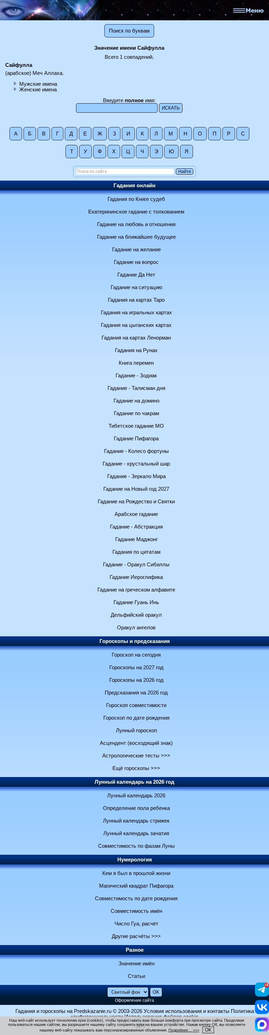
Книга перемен (136, 363)
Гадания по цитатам (136, 552)
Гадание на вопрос (136, 262)
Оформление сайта (134, 1000)
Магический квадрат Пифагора (136, 886)
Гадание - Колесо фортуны (136, 451)
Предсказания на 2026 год (136, 692)
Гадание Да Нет (136, 275)
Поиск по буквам (129, 31)
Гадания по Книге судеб (136, 199)
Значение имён (136, 963)
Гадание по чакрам (136, 413)
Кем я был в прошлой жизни (136, 873)
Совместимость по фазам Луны (136, 846)
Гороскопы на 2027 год (136, 667)
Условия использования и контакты (186, 1011)
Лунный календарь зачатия (136, 833)
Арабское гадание (136, 514)
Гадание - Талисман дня (136, 388)
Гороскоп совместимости (136, 705)
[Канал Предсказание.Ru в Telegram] (262, 995)
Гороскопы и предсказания (134, 641)
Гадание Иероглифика (136, 577)
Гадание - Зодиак (136, 375)
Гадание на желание (136, 249)
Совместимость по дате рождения (136, 898)
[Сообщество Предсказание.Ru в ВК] (262, 1012)
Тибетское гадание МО (136, 426)
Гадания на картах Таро (136, 300)
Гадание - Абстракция (136, 527)
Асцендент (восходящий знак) (136, 743)
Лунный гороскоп (136, 730)
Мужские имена (38, 84)
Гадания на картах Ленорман (136, 338)
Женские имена (38, 89)
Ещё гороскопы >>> (136, 768)
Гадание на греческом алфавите (136, 590)
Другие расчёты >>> (136, 936)
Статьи (136, 976)
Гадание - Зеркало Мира (136, 476)
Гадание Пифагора (136, 438)
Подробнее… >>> (183, 1030)
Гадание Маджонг (136, 539)
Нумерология (134, 859)
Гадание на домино (136, 401)
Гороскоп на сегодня (136, 655)
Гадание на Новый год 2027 (136, 489)
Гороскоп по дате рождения (136, 718)
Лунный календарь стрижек (136, 821)
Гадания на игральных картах (136, 312)
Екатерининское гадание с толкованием (136, 212)
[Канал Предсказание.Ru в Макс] (262, 1030)
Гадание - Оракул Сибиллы (136, 564)
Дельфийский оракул (136, 615)
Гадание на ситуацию (136, 287)
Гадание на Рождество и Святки (136, 501)
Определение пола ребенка (136, 808)
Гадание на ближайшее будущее (136, 237)
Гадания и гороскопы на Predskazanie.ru (63, 1011)
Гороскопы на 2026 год (136, 680)
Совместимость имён (136, 911)
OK (208, 1030)
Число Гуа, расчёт (136, 923)
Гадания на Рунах (136, 350)
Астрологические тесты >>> (136, 755)
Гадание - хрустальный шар (136, 464)
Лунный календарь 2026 (136, 795)
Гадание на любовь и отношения (136, 224)
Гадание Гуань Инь (136, 602)
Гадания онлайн (134, 185)
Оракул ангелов (136, 627)
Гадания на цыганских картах (136, 325)
